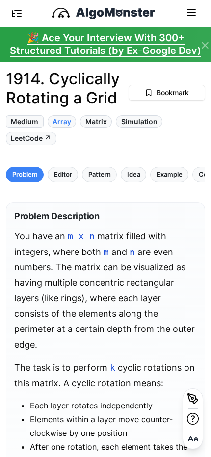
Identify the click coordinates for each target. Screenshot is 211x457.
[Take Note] (193, 398)
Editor (63, 174)
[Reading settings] (193, 439)
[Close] (205, 46)
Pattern (99, 174)
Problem (25, 174)
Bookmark (173, 92)
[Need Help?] (193, 419)
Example (170, 174)
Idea (133, 174)
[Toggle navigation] (191, 12)
